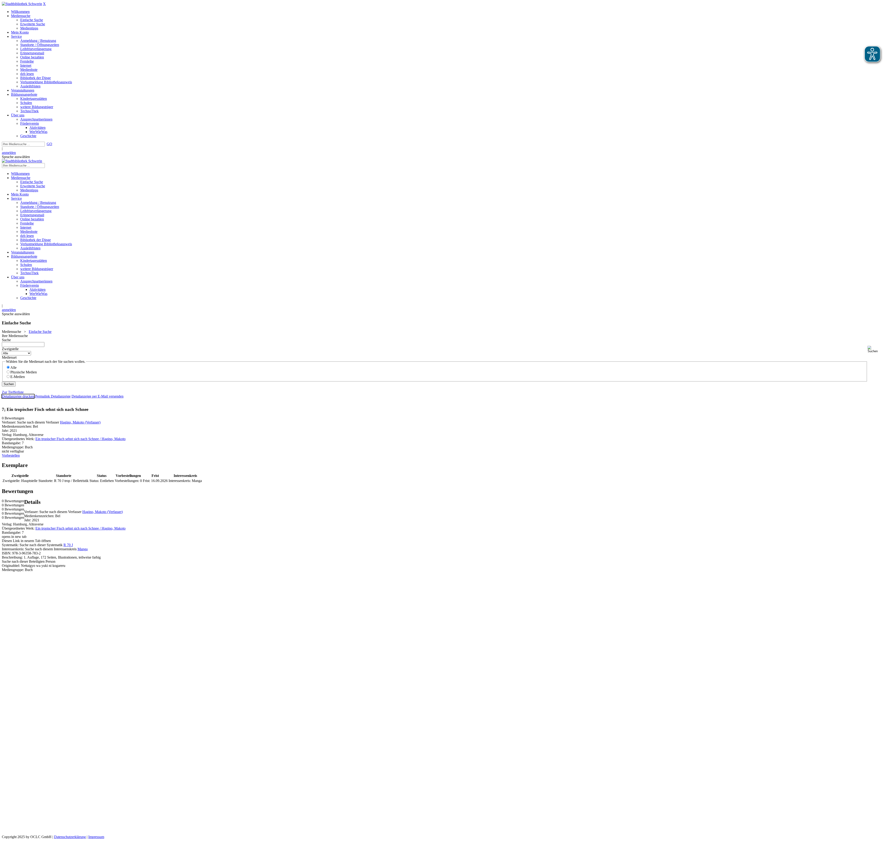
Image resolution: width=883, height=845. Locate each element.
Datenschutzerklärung (70, 837)
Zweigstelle (10, 349)
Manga (82, 549)
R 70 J (68, 545)
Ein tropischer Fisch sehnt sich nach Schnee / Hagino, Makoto (80, 439)
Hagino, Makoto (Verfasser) (80, 422)
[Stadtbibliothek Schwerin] (22, 4)
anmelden (9, 153)
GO (49, 144)
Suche (6, 340)
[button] (874, 349)
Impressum (96, 837)
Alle (13, 367)
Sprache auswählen (16, 157)
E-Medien (17, 377)
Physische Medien (23, 372)
